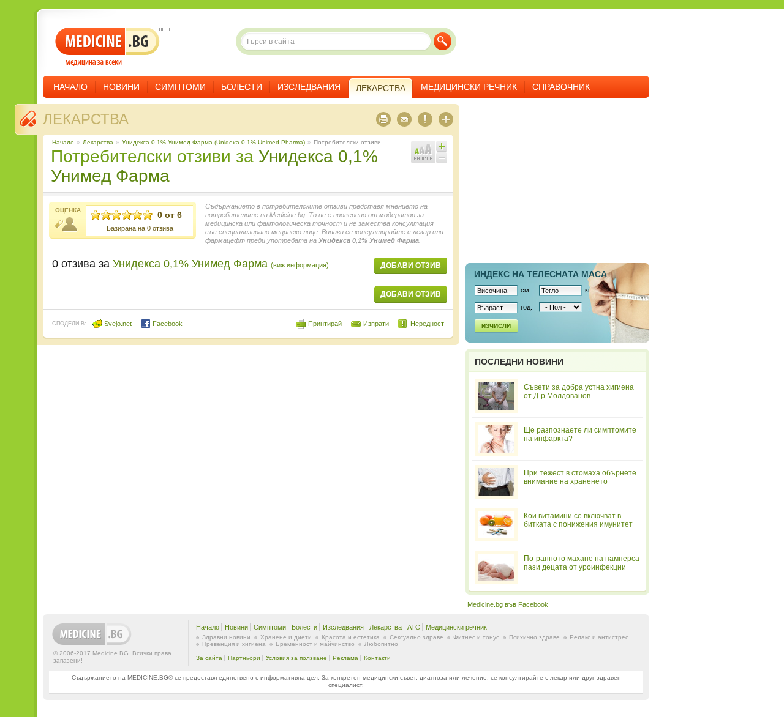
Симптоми (180, 87)
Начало (70, 87)
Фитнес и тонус (476, 637)
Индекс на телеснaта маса (540, 274)
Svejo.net (117, 323)
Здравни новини (226, 637)
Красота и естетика (351, 637)
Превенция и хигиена (234, 644)
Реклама (345, 658)
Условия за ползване (296, 658)
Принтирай (325, 323)
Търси (442, 41)
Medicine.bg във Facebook (507, 604)
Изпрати (376, 323)
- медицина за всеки (107, 47)
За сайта (209, 658)
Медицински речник (469, 87)
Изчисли (496, 325)
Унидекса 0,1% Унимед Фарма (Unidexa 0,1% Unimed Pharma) (213, 142)
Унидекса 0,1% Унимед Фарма (221, 264)
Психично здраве (534, 637)
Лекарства (86, 119)
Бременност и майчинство (315, 644)
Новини (121, 87)
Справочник (561, 87)
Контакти (377, 658)
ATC (413, 627)
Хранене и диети (286, 637)
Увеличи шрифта (441, 146)
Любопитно (381, 644)
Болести (241, 87)
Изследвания (309, 87)
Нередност (427, 323)
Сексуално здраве (416, 637)
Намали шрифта (441, 157)
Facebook (167, 323)
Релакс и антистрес (599, 637)
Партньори (244, 658)
